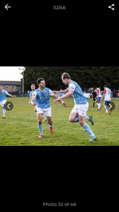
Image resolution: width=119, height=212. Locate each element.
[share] (111, 7)
